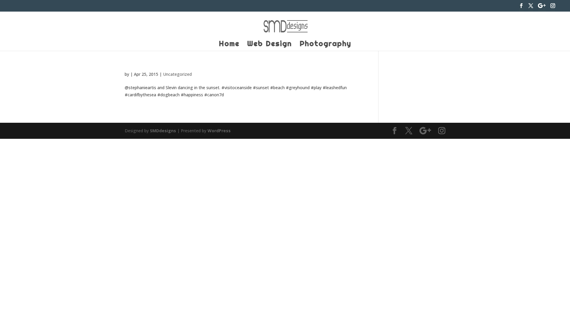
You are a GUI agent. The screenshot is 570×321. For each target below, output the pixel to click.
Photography (325, 44)
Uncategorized (177, 74)
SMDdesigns (163, 130)
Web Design (269, 44)
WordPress (219, 130)
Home (229, 44)
